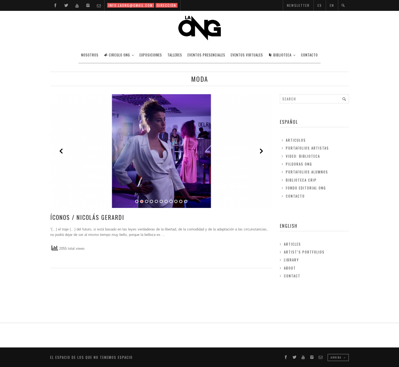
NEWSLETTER (298, 5)
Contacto (295, 196)
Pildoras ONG (299, 164)
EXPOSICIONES (151, 55)
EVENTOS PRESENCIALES (206, 55)
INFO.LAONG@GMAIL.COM (131, 5)
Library (291, 259)
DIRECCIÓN (166, 5)
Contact (292, 276)
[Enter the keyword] (344, 98)
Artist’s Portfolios (304, 252)
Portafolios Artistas (307, 148)
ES (320, 5)
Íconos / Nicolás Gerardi (87, 217)
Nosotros (90, 55)
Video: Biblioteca (303, 156)
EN (332, 5)
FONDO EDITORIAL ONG (306, 188)
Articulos (296, 140)
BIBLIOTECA (282, 55)
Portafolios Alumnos (307, 172)
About (290, 268)
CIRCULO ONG (119, 55)
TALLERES (174, 55)
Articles (292, 244)
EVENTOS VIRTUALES (247, 55)
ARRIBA (337, 357)
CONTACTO (309, 55)
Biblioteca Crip (301, 180)
